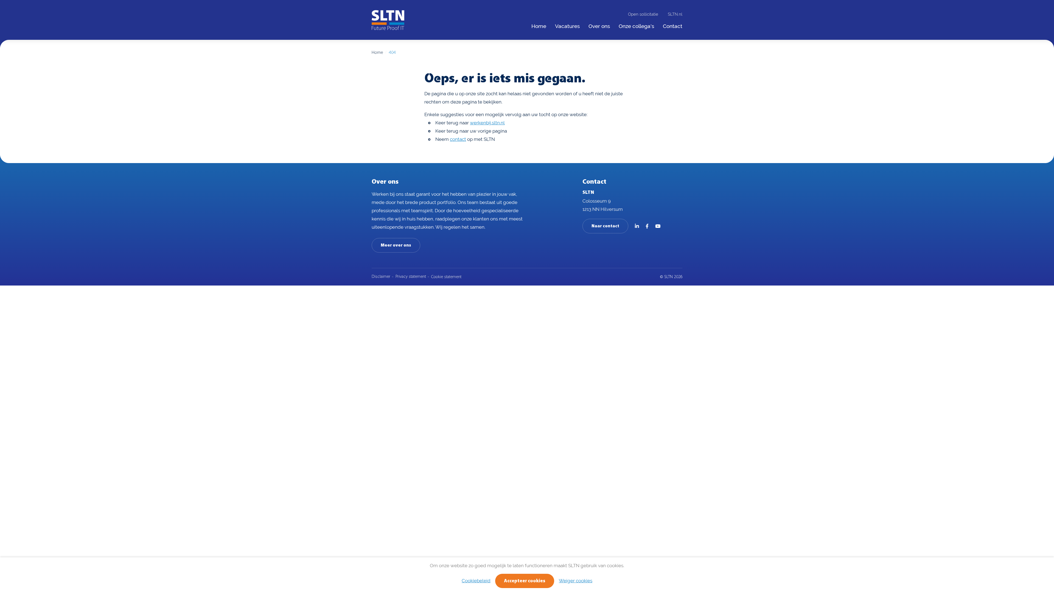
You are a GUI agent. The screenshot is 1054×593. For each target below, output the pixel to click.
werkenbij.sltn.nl (487, 122)
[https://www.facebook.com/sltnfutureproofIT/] (647, 226)
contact (458, 139)
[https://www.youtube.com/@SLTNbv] (657, 226)
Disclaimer (381, 277)
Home (377, 52)
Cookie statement (446, 277)
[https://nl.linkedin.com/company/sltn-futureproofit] (637, 226)
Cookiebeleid (476, 580)
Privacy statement (411, 277)
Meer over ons (396, 245)
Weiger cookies (575, 580)
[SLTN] (388, 20)
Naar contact (605, 226)
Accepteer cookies (524, 581)
